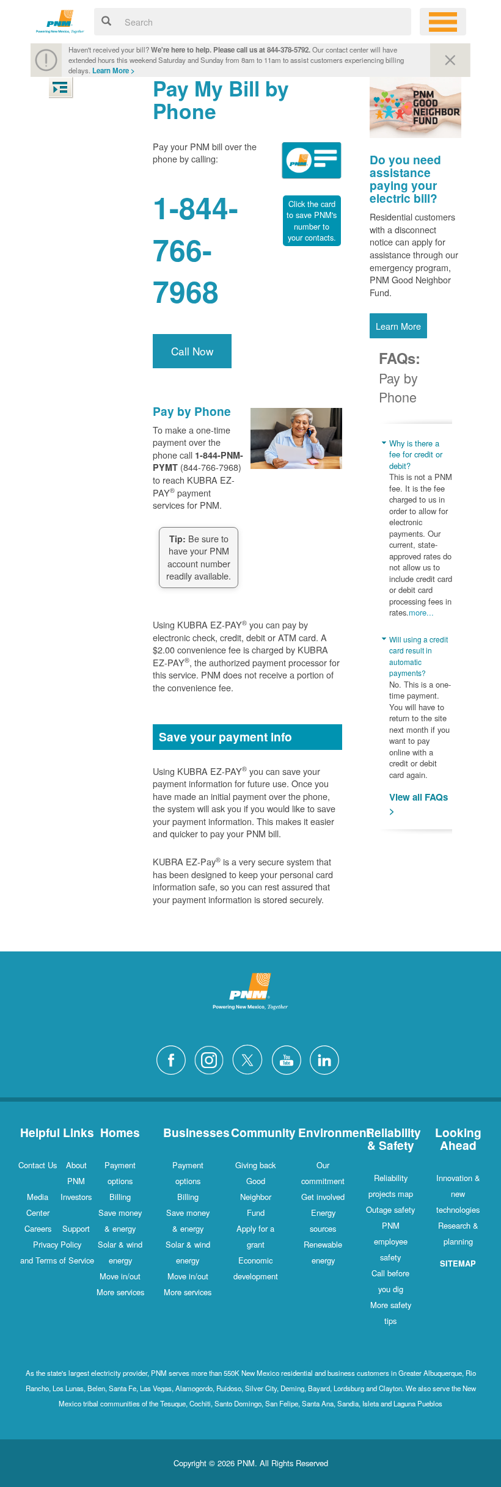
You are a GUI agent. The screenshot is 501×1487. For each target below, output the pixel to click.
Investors (76, 1196)
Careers (37, 1228)
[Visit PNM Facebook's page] (174, 1058)
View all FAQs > (418, 804)
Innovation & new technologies (458, 1193)
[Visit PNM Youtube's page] (289, 1058)
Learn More (398, 325)
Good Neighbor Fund (255, 1196)
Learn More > (113, 70)
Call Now (192, 350)
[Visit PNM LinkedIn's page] (327, 1058)
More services (120, 1292)
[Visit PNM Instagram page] (212, 1058)
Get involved (323, 1196)
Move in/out (120, 1276)
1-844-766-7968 (195, 249)
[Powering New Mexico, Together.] (60, 19)
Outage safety (390, 1209)
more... (421, 612)
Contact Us (37, 1165)
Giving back (255, 1165)
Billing (120, 1196)
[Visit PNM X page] (250, 1058)
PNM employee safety (391, 1241)
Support (76, 1228)
